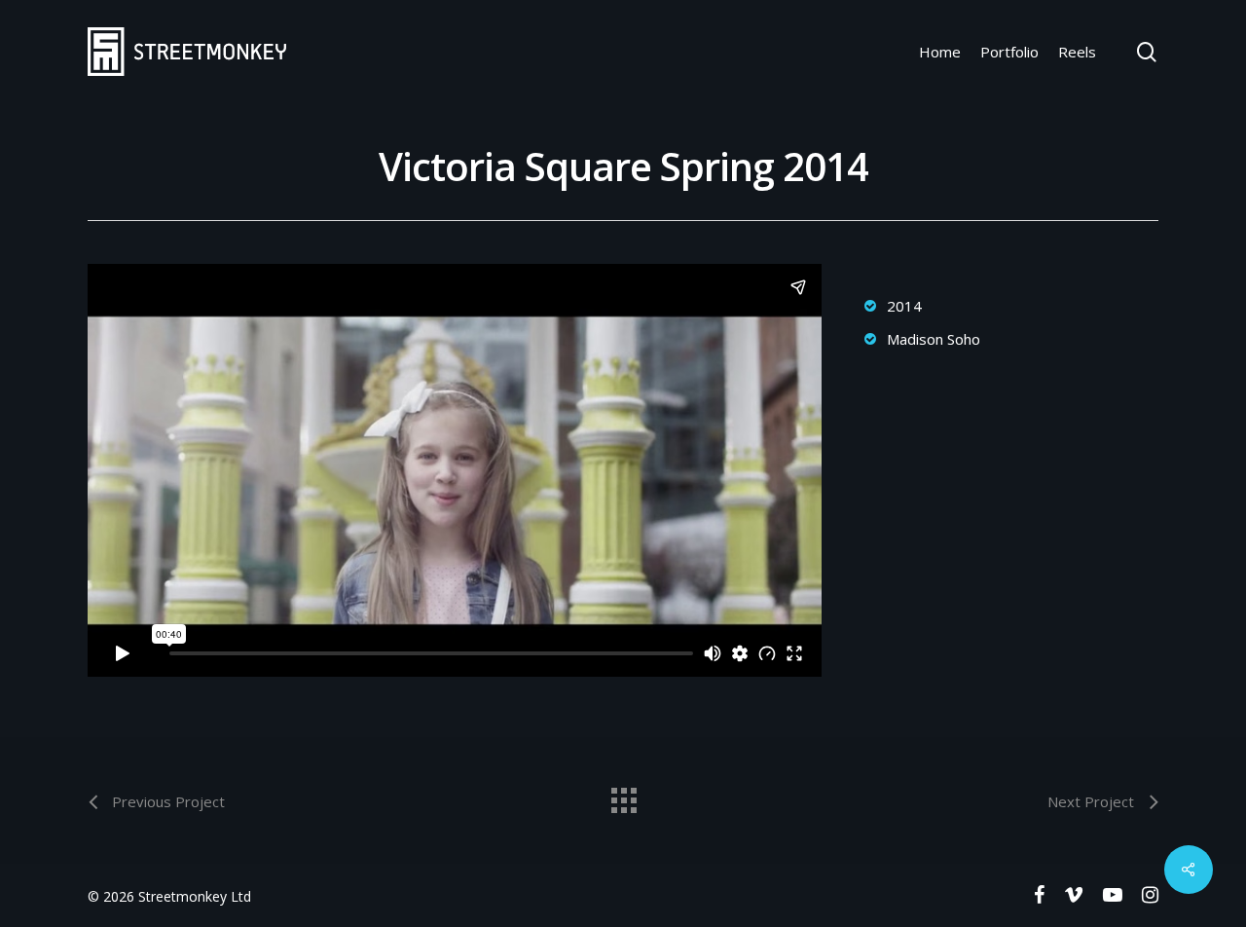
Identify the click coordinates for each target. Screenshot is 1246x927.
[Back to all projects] (623, 795)
